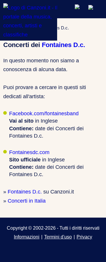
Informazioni (26, 236)
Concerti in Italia (27, 201)
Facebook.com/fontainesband (44, 113)
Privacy (84, 236)
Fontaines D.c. (63, 45)
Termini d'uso (58, 236)
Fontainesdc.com (29, 152)
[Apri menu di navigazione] (95, 9)
